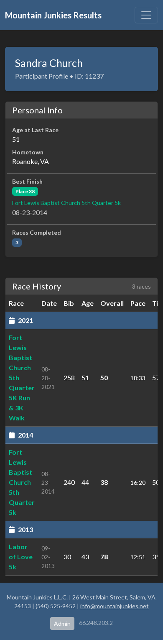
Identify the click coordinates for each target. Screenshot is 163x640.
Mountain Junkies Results (53, 15)
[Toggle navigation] (146, 15)
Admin (62, 623)
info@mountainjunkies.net (114, 605)
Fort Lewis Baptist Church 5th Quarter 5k (66, 202)
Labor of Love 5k (21, 557)
